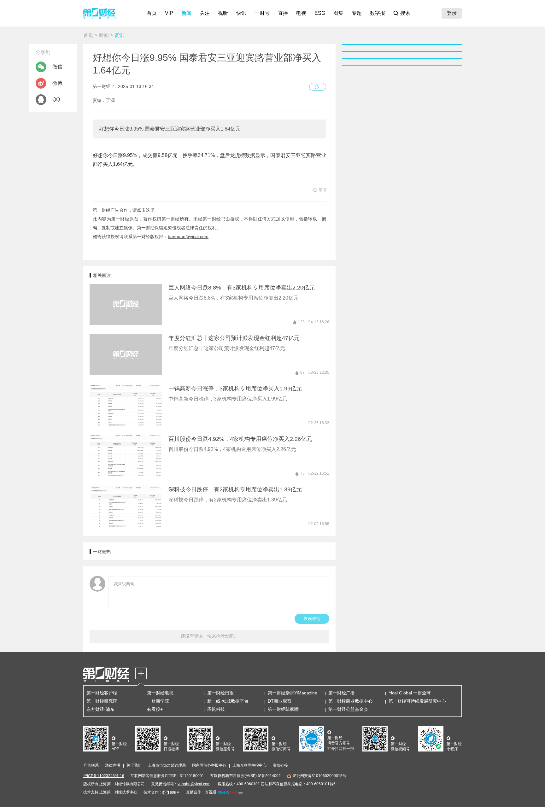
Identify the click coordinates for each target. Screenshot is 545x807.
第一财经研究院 (101, 701)
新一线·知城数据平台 (228, 701)
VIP (169, 13)
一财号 (262, 13)
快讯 (241, 13)
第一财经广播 (341, 692)
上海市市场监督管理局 (167, 765)
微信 (57, 66)
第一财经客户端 (101, 692)
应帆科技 (216, 709)
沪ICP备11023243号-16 (103, 776)
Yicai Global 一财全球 (410, 692)
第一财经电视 (160, 692)
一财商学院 (158, 701)
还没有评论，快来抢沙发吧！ (209, 636)
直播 (283, 13)
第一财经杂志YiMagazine (292, 692)
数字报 (377, 13)
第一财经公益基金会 (348, 709)
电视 (301, 13)
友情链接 (280, 765)
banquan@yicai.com (188, 236)
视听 (223, 13)
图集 (338, 13)
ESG (319, 13)
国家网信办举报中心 (209, 765)
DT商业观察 (279, 701)
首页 (152, 13)
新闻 (186, 13)
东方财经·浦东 (100, 709)
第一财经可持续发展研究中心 (417, 701)
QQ (56, 99)
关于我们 (134, 765)
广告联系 (91, 765)
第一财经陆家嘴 (283, 709)
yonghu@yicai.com (194, 784)
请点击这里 (143, 210)
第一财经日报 (220, 692)
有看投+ (155, 709)
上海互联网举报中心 (249, 765)
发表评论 (312, 618)
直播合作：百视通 (201, 792)
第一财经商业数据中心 (350, 701)
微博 (57, 83)
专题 (357, 13)
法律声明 (112, 765)
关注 (205, 13)
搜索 (405, 13)
